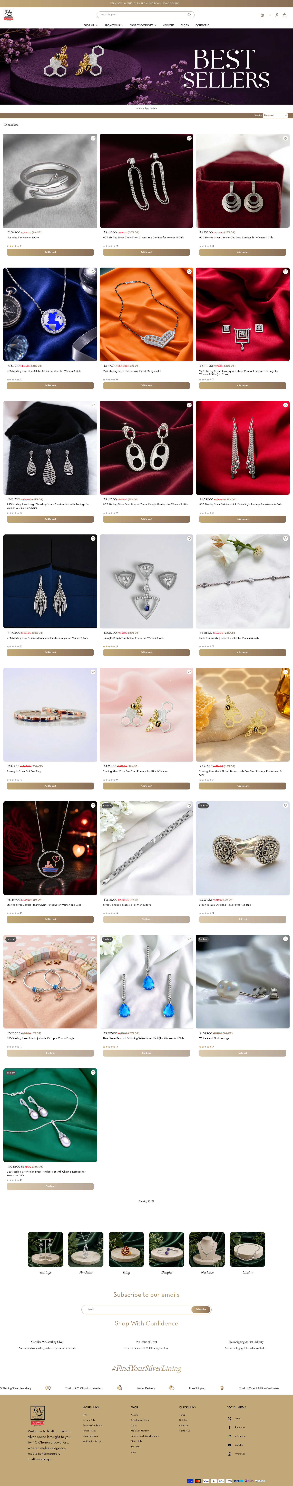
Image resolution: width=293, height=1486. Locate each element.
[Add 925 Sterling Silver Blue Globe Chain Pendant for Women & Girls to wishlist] (93, 271)
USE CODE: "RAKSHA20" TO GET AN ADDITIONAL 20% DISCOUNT (144, 4)
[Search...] (189, 14)
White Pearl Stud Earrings (214, 1038)
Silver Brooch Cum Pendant (145, 1436)
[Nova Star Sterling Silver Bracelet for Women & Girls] (243, 581)
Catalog (183, 1420)
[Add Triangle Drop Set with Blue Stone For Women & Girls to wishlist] (189, 538)
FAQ (85, 1415)
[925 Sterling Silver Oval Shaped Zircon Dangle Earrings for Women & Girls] (146, 448)
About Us (183, 1426)
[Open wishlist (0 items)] (269, 15)
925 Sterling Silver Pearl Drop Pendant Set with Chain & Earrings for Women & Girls (46, 1173)
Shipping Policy (90, 1436)
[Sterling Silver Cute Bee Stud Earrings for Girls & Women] (146, 715)
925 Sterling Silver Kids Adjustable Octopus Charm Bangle (40, 1038)
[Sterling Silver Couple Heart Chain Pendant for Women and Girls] (50, 848)
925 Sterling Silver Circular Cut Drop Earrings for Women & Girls (236, 238)
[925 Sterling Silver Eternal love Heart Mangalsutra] (146, 314)
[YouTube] (231, 1445)
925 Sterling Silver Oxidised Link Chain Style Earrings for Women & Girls (240, 504)
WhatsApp (240, 1454)
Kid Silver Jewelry (140, 1431)
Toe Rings (135, 1447)
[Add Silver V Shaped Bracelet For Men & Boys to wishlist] (189, 805)
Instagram (240, 1436)
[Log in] (277, 15)
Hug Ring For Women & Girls (23, 238)
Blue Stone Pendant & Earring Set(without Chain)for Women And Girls (143, 1038)
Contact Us (184, 1431)
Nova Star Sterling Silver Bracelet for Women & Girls (229, 638)
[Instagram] (231, 1436)
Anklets (134, 1415)
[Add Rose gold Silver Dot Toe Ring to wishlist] (93, 672)
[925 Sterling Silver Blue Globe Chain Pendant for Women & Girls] (50, 314)
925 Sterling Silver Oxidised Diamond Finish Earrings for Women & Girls (47, 638)
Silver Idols (136, 1441)
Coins (134, 1426)
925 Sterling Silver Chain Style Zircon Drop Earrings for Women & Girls (143, 238)
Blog (133, 1452)
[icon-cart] (284, 15)
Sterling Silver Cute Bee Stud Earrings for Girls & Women (135, 771)
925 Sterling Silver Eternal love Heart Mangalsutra (132, 371)
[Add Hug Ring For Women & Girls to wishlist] (93, 138)
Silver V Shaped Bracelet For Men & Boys (127, 905)
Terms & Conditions (92, 1426)
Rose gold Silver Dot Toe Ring (24, 771)
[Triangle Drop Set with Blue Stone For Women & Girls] (146, 581)
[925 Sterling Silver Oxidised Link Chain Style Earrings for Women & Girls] (243, 448)
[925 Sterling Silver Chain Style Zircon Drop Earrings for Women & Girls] (146, 181)
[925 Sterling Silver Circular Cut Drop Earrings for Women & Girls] (243, 181)
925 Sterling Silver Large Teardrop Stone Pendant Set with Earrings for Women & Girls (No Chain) (48, 506)
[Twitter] (231, 1418)
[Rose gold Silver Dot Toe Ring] (50, 715)
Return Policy (89, 1431)
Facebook (240, 1427)
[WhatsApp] (231, 1454)
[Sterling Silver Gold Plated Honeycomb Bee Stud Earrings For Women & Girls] (243, 715)
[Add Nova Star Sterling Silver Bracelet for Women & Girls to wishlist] (285, 538)
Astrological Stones (141, 1420)
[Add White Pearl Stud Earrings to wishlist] (285, 938)
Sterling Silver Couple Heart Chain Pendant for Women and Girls (44, 905)
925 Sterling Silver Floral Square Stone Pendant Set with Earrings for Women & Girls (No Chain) (238, 373)
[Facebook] (231, 1427)
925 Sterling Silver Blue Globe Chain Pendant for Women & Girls (44, 371)
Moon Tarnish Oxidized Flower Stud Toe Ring (225, 905)
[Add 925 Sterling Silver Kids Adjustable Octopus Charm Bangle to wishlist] (93, 938)
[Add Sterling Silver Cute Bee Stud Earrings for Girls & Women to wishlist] (189, 672)
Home (139, 109)
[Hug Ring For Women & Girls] (50, 181)
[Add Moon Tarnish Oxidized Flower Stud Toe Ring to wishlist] (285, 805)
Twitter (238, 1419)
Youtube (239, 1445)
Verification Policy (92, 1441)
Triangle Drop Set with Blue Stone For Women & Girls (133, 638)
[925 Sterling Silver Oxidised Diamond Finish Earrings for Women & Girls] (50, 581)
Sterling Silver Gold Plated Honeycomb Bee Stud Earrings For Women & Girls (240, 773)
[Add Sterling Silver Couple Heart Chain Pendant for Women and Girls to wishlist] (93, 805)
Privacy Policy (89, 1420)
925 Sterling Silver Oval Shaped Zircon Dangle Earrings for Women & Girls (145, 504)
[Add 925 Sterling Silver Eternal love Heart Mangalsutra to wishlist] (189, 271)
